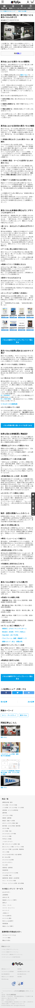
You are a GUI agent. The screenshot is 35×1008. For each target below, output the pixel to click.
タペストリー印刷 (6, 836)
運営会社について (6, 969)
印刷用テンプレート (9, 900)
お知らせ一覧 (5, 897)
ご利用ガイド (5, 913)
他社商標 (20, 976)
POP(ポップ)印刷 (6, 839)
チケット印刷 (5, 852)
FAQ (7, 921)
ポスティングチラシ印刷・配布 (10, 823)
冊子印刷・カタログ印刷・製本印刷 (11, 826)
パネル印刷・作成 (6, 875)
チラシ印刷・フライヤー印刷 (9, 805)
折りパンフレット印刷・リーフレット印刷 (13, 846)
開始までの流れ (6, 940)
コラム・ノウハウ (6, 905)
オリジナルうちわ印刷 (8, 859)
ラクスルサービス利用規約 (8, 971)
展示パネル (24, 75)
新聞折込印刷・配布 (7, 802)
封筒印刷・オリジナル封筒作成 (10, 810)
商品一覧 (5, 799)
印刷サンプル (7, 926)
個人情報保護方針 (6, 974)
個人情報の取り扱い (22, 974)
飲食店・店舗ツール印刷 (8, 820)
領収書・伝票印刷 (6, 818)
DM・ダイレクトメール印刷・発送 (11, 844)
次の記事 (31, 702)
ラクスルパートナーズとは (9, 935)
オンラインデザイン (7, 862)
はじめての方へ (6, 892)
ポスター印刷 (5, 828)
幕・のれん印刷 (6, 857)
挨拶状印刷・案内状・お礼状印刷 (10, 878)
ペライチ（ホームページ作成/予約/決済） (11, 957)
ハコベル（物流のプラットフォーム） (10, 951)
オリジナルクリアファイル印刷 (10, 873)
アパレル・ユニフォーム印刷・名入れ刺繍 (13, 883)
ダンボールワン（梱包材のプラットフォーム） (12, 954)
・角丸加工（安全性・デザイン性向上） (13, 632)
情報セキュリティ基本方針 (8, 976)
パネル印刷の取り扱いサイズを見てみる (17, 425)
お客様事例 (5, 894)
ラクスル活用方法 (6, 915)
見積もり (4, 902)
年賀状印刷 (5, 870)
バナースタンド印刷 (7, 815)
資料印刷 (4, 812)
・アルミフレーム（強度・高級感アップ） (14, 638)
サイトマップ (5, 910)
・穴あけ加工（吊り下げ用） (10, 635)
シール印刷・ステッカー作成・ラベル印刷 (13, 807)
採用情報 (20, 969)
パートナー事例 (6, 937)
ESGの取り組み (5, 979)
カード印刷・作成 (6, 831)
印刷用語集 (5, 923)
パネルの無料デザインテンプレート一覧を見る (17, 341)
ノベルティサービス (7, 841)
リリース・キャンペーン (8, 908)
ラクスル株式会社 (20, 991)
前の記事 (4, 702)
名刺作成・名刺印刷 (7, 867)
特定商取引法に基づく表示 (24, 971)
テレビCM (4, 865)
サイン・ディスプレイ (9, 715)
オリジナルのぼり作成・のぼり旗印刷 (11, 854)
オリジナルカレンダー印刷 (9, 833)
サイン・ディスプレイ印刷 (9, 880)
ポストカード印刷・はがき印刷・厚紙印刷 (13, 849)
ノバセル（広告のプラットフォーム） (10, 949)
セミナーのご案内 (6, 918)
